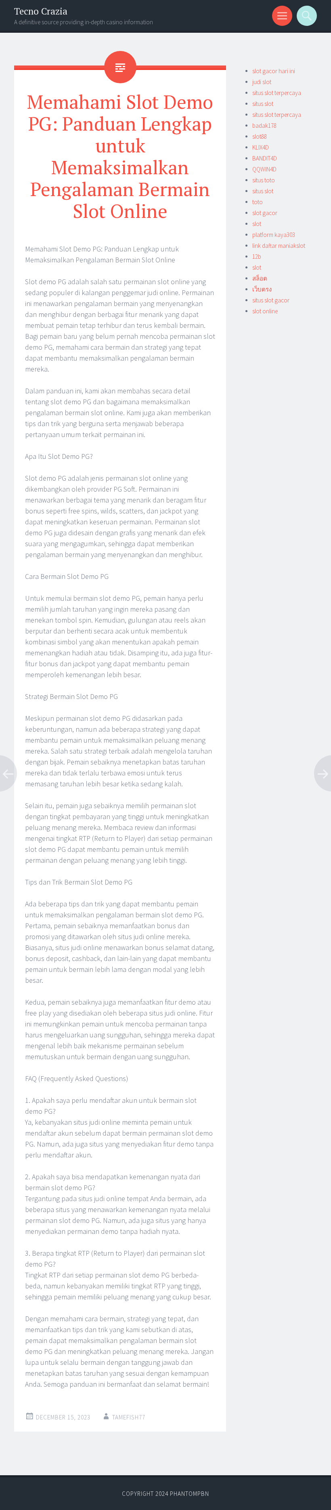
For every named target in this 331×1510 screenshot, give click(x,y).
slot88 (259, 136)
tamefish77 (128, 1417)
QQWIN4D (264, 169)
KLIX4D (260, 147)
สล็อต (259, 278)
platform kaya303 (273, 235)
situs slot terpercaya (276, 93)
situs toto (263, 180)
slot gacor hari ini (273, 71)
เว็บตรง (262, 289)
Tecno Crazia (40, 11)
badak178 (264, 125)
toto (257, 202)
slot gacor (264, 213)
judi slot (261, 82)
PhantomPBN (189, 1493)
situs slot (262, 104)
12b (256, 256)
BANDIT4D (264, 158)
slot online (265, 311)
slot (256, 224)
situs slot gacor (270, 300)
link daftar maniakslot (278, 245)
